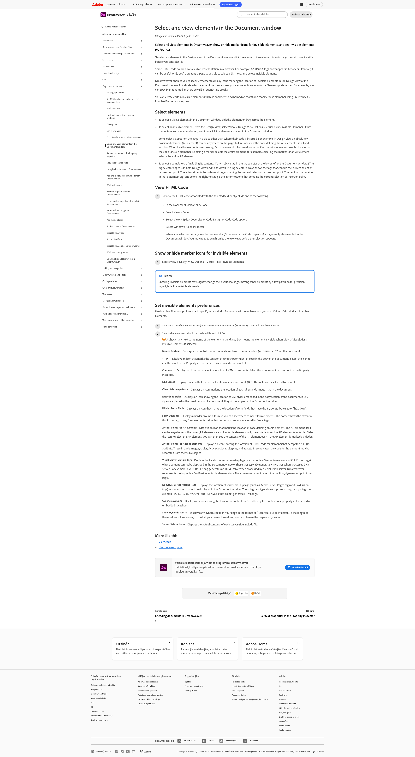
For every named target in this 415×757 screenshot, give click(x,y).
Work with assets (114, 185)
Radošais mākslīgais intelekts (103, 685)
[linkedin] (133, 751)
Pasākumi (283, 695)
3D (92, 707)
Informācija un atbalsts (201, 4)
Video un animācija (98, 698)
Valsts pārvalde (191, 690)
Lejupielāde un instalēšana (243, 686)
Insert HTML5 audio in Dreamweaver (123, 246)
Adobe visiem (284, 726)
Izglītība (188, 682)
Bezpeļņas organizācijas (194, 686)
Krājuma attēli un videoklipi (102, 716)
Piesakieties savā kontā (288, 682)
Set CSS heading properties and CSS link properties (123, 100)
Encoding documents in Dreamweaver (124, 137)
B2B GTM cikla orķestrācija (149, 699)
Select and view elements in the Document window (122, 145)
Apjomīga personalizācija (148, 682)
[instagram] (122, 751)
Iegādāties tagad (230, 4)
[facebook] (116, 751)
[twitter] (128, 751)
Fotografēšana (96, 689)
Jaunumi (282, 699)
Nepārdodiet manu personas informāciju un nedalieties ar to (287, 751)
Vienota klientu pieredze (147, 690)
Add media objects (115, 220)
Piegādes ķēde (285, 712)
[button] (301, 4)
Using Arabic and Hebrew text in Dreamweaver (121, 260)
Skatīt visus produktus (99, 720)
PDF (92, 702)
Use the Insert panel (171, 547)
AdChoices (320, 751)
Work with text (113, 108)
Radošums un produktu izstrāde (150, 695)
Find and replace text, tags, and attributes (120, 116)
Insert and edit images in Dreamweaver (118, 212)
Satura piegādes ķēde (146, 686)
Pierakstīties (314, 4)
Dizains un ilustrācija (99, 694)
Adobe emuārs (285, 730)
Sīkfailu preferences (253, 751)
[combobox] (262, 14)
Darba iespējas (285, 690)
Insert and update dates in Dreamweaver (118, 193)
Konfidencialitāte (216, 751)
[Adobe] (97, 4)
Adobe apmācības (239, 695)
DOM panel (112, 124)
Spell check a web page (117, 162)
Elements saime (97, 711)
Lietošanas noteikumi (234, 751)
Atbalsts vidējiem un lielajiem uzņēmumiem (250, 699)
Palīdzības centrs (238, 682)
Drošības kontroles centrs (289, 717)
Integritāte (283, 721)
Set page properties (115, 92)
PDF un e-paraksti (141, 4)
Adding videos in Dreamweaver (121, 226)
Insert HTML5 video (115, 233)
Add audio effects (114, 239)
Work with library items (117, 252)
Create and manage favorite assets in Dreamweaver (123, 202)
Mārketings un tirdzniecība (170, 4)
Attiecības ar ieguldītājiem (289, 708)
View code (165, 542)
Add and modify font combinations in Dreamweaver (123, 177)
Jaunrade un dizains (116, 4)
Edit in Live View (114, 131)
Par (280, 686)
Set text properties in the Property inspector (122, 155)
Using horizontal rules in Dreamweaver (124, 169)
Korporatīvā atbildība (287, 704)
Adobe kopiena (238, 690)
